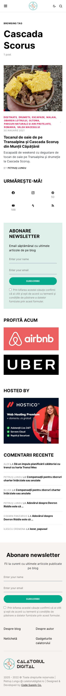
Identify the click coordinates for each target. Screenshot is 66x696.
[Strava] (33, 207)
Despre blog (12, 628)
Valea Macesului (28, 127)
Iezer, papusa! (38, 528)
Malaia (51, 117)
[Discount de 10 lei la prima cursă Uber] (31, 364)
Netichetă (10, 638)
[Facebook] (13, 194)
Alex (7, 464)
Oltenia (34, 120)
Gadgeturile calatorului (44, 641)
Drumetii (24, 117)
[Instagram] (33, 194)
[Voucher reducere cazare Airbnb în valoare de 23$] (31, 338)
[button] (6, 6)
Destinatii (10, 117)
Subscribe (33, 281)
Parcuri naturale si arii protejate (27, 123)
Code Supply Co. (31, 684)
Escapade (38, 117)
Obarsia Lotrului (15, 120)
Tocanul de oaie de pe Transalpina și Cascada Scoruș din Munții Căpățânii (31, 142)
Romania (9, 127)
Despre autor (45, 628)
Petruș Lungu (13, 477)
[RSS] (53, 207)
